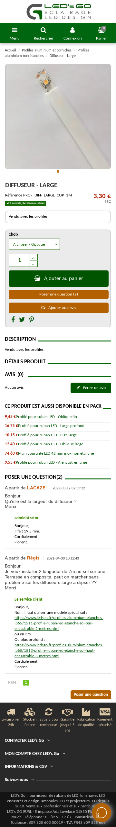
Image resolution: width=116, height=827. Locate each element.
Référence (13, 195)
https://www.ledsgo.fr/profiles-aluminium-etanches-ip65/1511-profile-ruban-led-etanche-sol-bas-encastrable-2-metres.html (59, 623)
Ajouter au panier (63, 278)
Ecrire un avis (94, 388)
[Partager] (13, 320)
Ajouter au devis (61, 308)
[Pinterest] (31, 320)
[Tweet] (22, 320)
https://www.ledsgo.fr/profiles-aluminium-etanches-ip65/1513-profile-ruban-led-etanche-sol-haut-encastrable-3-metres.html (59, 650)
